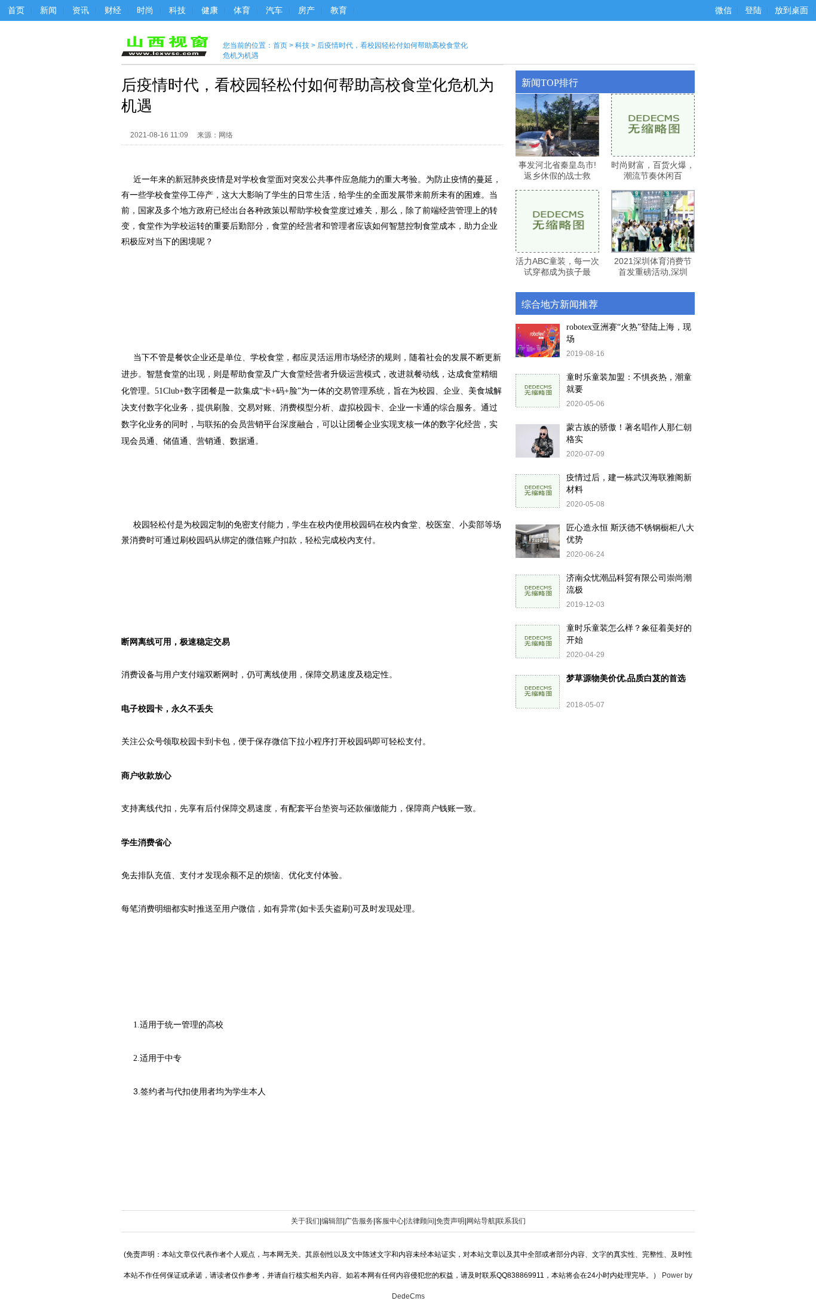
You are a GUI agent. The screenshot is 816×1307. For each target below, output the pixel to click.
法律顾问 (420, 1221)
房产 (306, 10)
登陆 (753, 10)
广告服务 (359, 1221)
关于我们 (305, 1221)
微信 (723, 10)
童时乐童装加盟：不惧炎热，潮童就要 (629, 383)
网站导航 (481, 1221)
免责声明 (450, 1221)
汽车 (274, 10)
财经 (113, 10)
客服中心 (389, 1221)
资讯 (80, 10)
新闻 (48, 10)
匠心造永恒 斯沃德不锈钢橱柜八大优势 (630, 533)
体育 (242, 10)
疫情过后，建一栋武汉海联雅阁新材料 (629, 483)
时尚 (145, 10)
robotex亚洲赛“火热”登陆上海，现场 (628, 333)
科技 (177, 10)
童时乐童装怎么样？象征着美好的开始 (629, 634)
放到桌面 (791, 10)
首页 (16, 10)
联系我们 (511, 1221)
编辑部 (332, 1221)
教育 (338, 10)
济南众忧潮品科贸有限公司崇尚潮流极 (629, 583)
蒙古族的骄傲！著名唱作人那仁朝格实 (629, 433)
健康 (209, 10)
